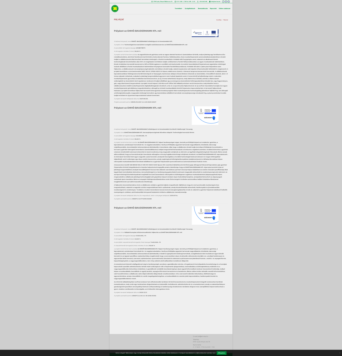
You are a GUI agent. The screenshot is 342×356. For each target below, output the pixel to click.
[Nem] (340, 353)
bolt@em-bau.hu (215, 1)
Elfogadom (221, 353)
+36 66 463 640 (203, 1)
